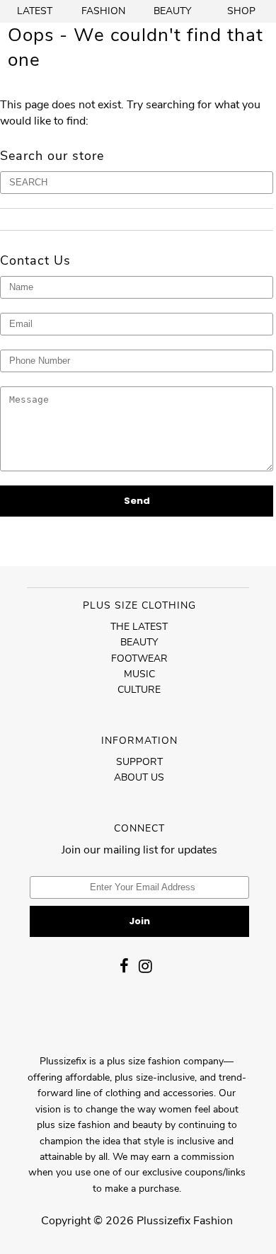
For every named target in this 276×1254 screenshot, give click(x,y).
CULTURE (139, 689)
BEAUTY (172, 11)
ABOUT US (139, 777)
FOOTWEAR (139, 658)
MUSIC (139, 674)
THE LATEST (139, 626)
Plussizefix (163, 1221)
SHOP (241, 11)
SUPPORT (139, 762)
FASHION (103, 11)
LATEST (34, 11)
